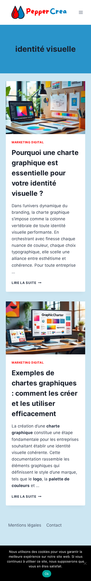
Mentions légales (24, 525)
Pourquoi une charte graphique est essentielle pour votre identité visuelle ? (45, 172)
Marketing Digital (28, 142)
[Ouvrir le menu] (80, 12)
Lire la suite (26, 283)
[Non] (85, 563)
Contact (54, 525)
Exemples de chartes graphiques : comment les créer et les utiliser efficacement (44, 393)
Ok (47, 574)
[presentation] (45, 107)
